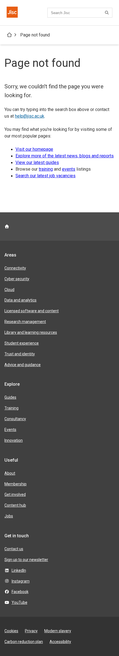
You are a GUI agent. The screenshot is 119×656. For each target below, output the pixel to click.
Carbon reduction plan (23, 641)
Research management (25, 321)
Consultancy (15, 419)
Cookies (11, 631)
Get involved (15, 494)
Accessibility (60, 641)
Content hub (15, 505)
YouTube (19, 602)
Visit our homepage (34, 149)
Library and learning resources (30, 332)
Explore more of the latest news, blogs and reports (64, 155)
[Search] (107, 12)
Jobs (8, 516)
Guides (10, 397)
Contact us (13, 549)
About (9, 473)
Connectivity (15, 268)
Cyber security (16, 279)
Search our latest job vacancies (45, 175)
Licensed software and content (31, 311)
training (46, 169)
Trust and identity (19, 354)
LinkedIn (19, 570)
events (68, 169)
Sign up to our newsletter (26, 559)
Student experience (21, 343)
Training (11, 408)
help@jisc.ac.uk (29, 116)
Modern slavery (57, 631)
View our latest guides (37, 162)
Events (10, 429)
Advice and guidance (22, 365)
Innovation (13, 440)
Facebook (20, 591)
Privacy (31, 631)
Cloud (9, 289)
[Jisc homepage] (12, 13)
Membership (15, 484)
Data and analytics (20, 300)
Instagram (21, 581)
